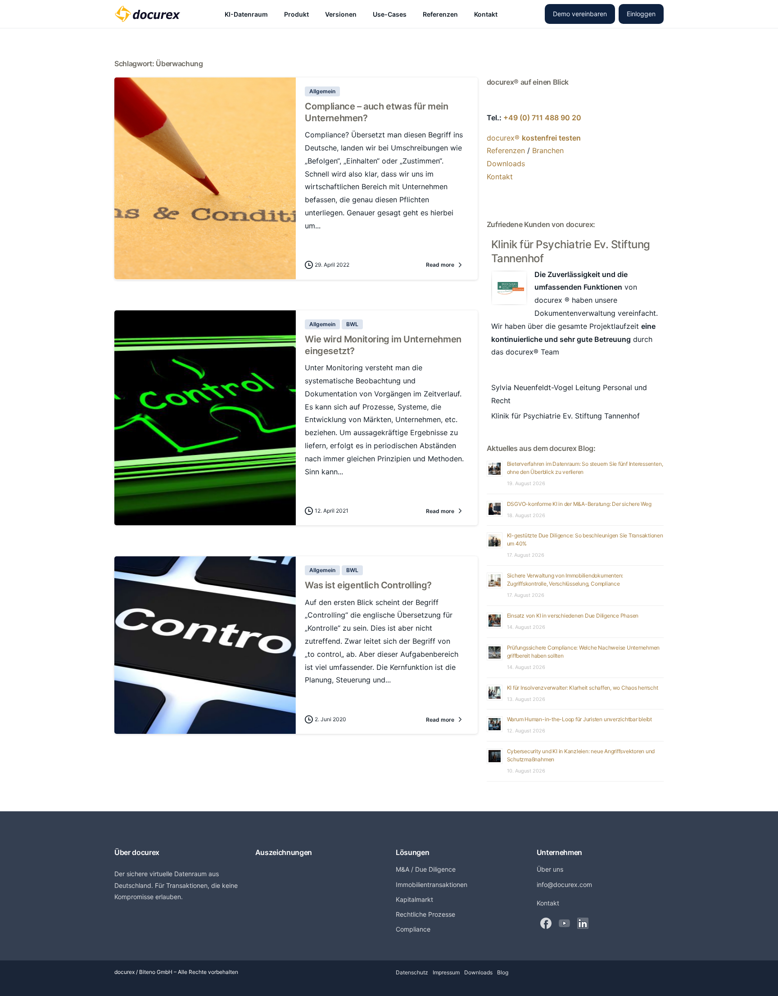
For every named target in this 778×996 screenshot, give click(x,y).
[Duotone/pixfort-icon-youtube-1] (564, 923)
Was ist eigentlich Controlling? (368, 585)
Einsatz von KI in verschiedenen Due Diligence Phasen (573, 615)
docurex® (534, 137)
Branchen (548, 150)
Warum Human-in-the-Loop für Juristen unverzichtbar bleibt (579, 719)
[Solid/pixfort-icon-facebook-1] (546, 923)
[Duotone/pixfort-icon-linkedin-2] (583, 923)
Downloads (506, 163)
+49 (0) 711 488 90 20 (542, 117)
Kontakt (500, 176)
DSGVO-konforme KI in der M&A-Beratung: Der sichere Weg (579, 503)
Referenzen (506, 150)
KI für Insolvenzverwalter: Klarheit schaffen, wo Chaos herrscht (582, 687)
